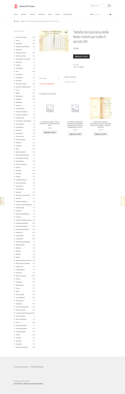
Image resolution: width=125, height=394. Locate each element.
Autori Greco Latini (21, 83)
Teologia (18, 337)
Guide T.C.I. (19, 210)
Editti (17, 149)
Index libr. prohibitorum (22, 214)
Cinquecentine (20, 118)
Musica (18, 257)
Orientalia (19, 272)
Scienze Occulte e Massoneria (24, 313)
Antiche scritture (21, 52)
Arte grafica (19, 74)
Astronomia (19, 77)
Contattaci (41, 14)
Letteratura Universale (22, 229)
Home (16, 14)
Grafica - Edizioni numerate (24, 204)
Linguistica (19, 232)
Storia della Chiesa (21, 328)
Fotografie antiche (21, 180)
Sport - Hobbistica (21, 319)
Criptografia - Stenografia (23, 121)
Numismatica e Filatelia (23, 263)
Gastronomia (20, 189)
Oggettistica (19, 266)
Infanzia (18, 217)
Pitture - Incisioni (21, 276)
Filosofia (18, 173)
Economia (19, 145)
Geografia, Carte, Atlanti (23, 195)
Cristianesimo (20, 124)
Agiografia (19, 43)
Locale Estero (20, 235)
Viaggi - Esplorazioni (22, 347)
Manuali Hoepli (20, 245)
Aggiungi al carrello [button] (49, 132)
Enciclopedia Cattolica (22, 155)
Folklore (23, 21)
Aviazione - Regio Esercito (23, 87)
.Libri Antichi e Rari (21, 37)
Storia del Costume (21, 325)
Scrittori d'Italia (20, 316)
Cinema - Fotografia (21, 114)
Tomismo (18, 341)
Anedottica (19, 49)
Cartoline (18, 105)
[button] (66, 32)
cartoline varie (20, 108)
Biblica (18, 93)
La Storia (32, 14)
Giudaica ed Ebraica (21, 201)
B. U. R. (18, 90)
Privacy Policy (67, 14)
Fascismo (18, 170)
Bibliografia (19, 96)
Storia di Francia (20, 331)
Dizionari (18, 142)
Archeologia (19, 68)
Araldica (18, 65)
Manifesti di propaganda (23, 242)
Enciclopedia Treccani (22, 158)
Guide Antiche (20, 207)
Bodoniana (19, 102)
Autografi (19, 80)
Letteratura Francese (22, 223)
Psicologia (19, 282)
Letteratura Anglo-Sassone (23, 220)
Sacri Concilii (19, 300)
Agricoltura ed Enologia (22, 46)
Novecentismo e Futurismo (23, 260)
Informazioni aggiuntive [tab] (47, 84)
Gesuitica (18, 198)
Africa (17, 40)
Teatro (18, 334)
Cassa (50, 14)
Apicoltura (19, 62)
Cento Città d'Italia (21, 111)
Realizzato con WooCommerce (33, 383)
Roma (17, 291)
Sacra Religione (20, 297)
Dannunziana (20, 127)
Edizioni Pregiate (21, 152)
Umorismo (19, 344)
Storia (17, 322)
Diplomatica (19, 133)
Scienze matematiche (22, 307)
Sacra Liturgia (20, 294)
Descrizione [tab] (43, 78)
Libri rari (23, 14)
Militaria (18, 251)
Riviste (18, 288)
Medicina (18, 248)
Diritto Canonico (20, 139)
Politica (18, 279)
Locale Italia (19, 238)
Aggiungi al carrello (81, 56)
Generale (18, 192)
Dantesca (18, 130)
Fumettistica (19, 186)
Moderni (18, 254)
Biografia (18, 99)
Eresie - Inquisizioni (21, 164)
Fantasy (18, 167)
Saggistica (19, 303)
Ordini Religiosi (20, 269)
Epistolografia (20, 161)
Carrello (57, 14)
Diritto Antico (20, 136)
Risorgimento (20, 285)
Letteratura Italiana (21, 226)
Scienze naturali (20, 310)
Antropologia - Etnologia (23, 59)
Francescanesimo (21, 183)
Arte (17, 71)
